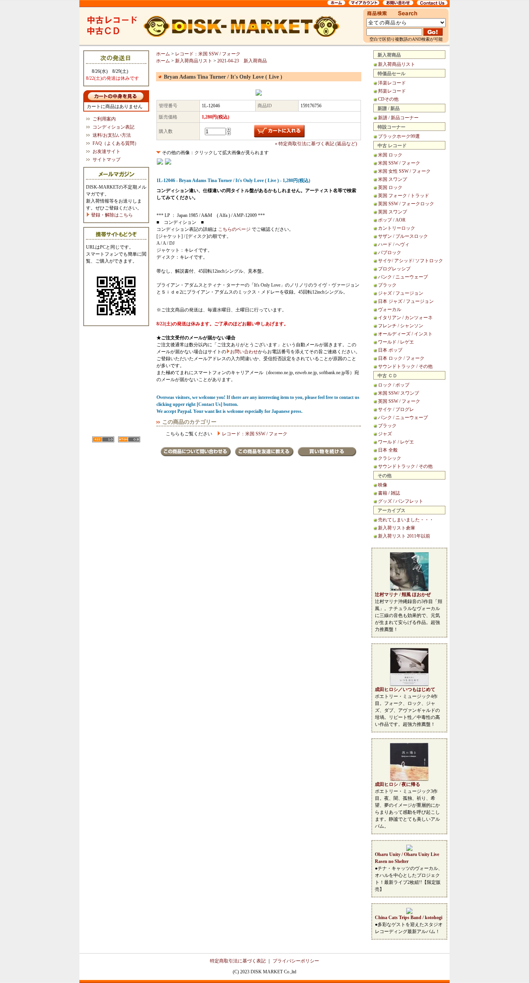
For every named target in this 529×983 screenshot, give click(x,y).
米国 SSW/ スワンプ (398, 393)
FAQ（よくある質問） (116, 143)
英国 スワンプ (392, 212)
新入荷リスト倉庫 (396, 528)
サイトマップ (106, 159)
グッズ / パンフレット (400, 501)
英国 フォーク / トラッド (403, 195)
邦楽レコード (392, 91)
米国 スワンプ (392, 179)
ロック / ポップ (393, 385)
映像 (382, 485)
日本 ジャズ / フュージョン (406, 301)
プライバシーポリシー (296, 961)
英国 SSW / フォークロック (406, 203)
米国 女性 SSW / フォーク (404, 171)
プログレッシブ (394, 269)
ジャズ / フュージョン (400, 293)
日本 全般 (388, 450)
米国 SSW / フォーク (399, 163)
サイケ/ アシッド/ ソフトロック (410, 260)
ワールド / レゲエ (396, 342)
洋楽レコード (392, 83)
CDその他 (388, 99)
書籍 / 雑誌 (389, 493)
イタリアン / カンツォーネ (405, 317)
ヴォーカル (389, 309)
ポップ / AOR (391, 220)
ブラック (387, 285)
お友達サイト (106, 151)
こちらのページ (234, 229)
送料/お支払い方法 (112, 135)
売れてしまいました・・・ (406, 519)
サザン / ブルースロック (403, 236)
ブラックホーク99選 (399, 136)
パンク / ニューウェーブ (403, 277)
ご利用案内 (104, 119)
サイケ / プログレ (396, 409)
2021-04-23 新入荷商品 (242, 61)
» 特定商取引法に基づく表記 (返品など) (316, 143)
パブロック (389, 252)
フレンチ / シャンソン (400, 325)
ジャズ (385, 434)
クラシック (389, 458)
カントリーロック (396, 228)
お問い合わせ (244, 351)
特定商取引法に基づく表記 (238, 961)
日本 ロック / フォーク (401, 358)
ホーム (163, 54)
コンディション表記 (113, 127)
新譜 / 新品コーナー (398, 117)
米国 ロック (390, 155)
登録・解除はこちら (111, 215)
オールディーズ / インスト (405, 334)
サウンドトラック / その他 (405, 366)
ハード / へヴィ (393, 244)
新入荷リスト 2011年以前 (404, 536)
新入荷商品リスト (396, 64)
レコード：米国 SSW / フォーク (207, 54)
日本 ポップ (390, 350)
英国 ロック (390, 187)
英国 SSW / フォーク (399, 401)
